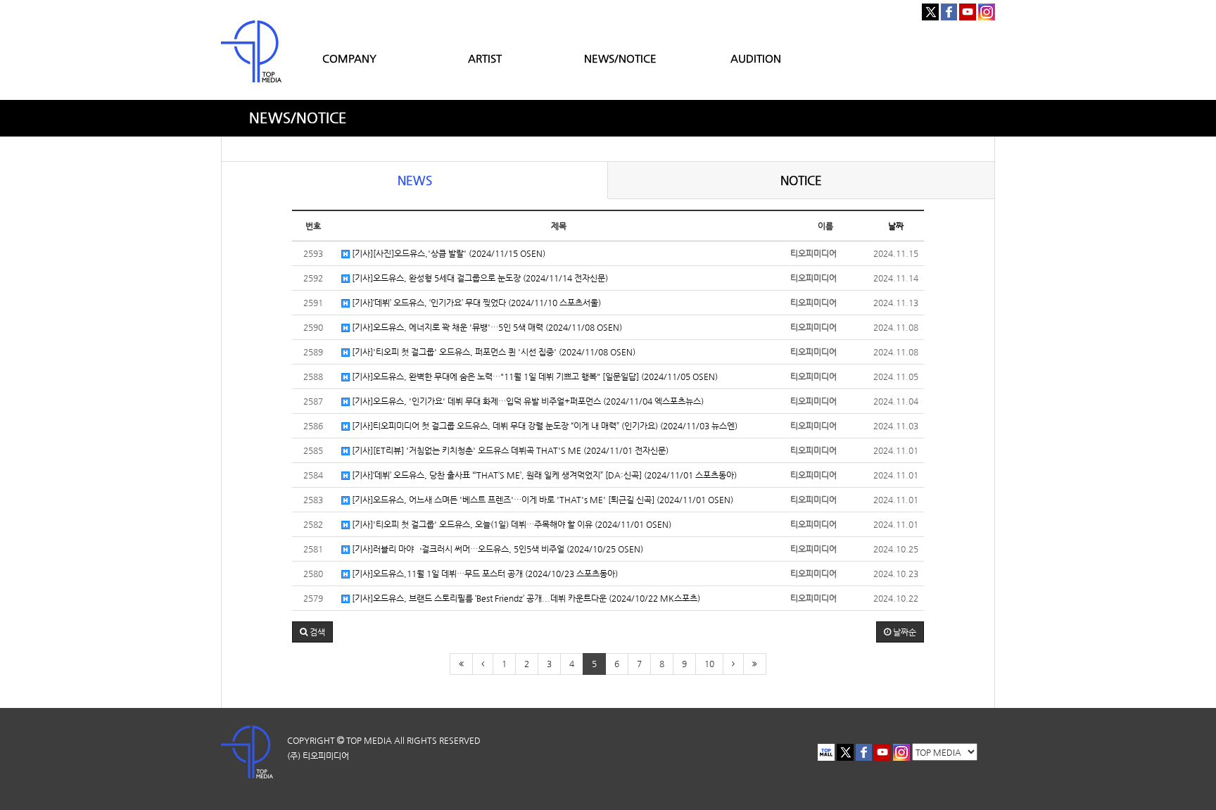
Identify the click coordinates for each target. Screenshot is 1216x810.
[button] (312, 632)
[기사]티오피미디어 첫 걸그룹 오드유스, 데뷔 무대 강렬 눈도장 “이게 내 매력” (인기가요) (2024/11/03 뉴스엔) (543, 426)
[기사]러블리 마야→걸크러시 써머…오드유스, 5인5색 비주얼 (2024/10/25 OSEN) (496, 549)
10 (709, 664)
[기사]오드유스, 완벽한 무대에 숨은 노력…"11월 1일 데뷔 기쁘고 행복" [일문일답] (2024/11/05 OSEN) (534, 376)
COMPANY (349, 58)
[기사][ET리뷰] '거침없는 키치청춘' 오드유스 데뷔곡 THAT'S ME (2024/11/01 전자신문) (509, 450)
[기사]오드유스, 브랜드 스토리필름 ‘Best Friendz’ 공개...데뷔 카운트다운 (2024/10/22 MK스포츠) (525, 598)
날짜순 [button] (903, 632)
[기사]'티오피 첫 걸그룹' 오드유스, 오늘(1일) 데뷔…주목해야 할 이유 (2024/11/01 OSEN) (510, 524)
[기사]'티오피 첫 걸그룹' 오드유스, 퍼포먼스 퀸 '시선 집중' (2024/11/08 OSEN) (492, 352)
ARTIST (485, 58)
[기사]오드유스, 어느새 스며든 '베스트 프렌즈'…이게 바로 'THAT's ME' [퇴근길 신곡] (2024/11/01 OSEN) (541, 500)
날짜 (896, 226)
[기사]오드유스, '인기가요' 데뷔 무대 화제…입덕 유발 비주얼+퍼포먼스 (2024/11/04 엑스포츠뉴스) (527, 401)
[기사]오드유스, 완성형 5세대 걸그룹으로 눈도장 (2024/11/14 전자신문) (479, 278)
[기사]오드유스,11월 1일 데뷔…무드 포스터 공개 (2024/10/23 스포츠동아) (484, 573)
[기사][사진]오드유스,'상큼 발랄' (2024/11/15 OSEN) (447, 253)
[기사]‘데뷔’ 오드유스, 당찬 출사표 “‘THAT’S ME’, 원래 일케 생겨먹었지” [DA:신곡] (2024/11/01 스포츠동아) (543, 475)
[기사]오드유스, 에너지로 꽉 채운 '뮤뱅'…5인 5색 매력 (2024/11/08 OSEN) (486, 327)
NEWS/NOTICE (620, 58)
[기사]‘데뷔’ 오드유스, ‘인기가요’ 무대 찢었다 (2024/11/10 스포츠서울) (475, 303)
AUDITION (755, 58)
